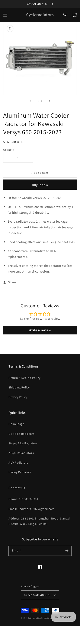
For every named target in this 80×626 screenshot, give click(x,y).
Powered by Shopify (50, 618)
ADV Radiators (18, 462)
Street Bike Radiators (23, 443)
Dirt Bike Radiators (21, 434)
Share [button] (12, 282)
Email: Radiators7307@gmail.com (32, 509)
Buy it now (40, 185)
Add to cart (40, 173)
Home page (16, 424)
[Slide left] (30, 101)
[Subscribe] (66, 550)
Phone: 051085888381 (23, 499)
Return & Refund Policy (24, 378)
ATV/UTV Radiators (21, 453)
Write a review (40, 330)
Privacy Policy (18, 397)
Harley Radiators (20, 472)
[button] (5, 14)
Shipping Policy (19, 387)
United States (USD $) (37, 595)
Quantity (8, 150)
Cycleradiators (34, 618)
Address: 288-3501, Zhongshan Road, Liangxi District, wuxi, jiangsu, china (39, 521)
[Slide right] (49, 101)
